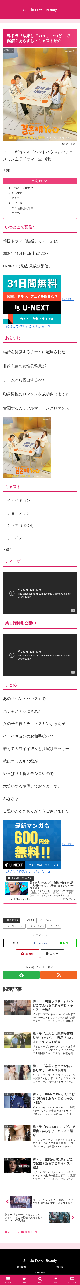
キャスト (17, 198)
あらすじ (17, 192)
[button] (52, 953)
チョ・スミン (37, 926)
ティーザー (18, 203)
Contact (40, 1272)
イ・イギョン (47, 920)
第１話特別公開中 (22, 208)
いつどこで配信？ (22, 187)
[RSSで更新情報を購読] (58, 975)
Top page (21, 1266)
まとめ (16, 213)
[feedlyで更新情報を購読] (21, 975)
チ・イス (55, 926)
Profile (59, 1266)
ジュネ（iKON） (15, 926)
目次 (35, 181)
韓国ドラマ (13, 920)
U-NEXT (29, 920)
